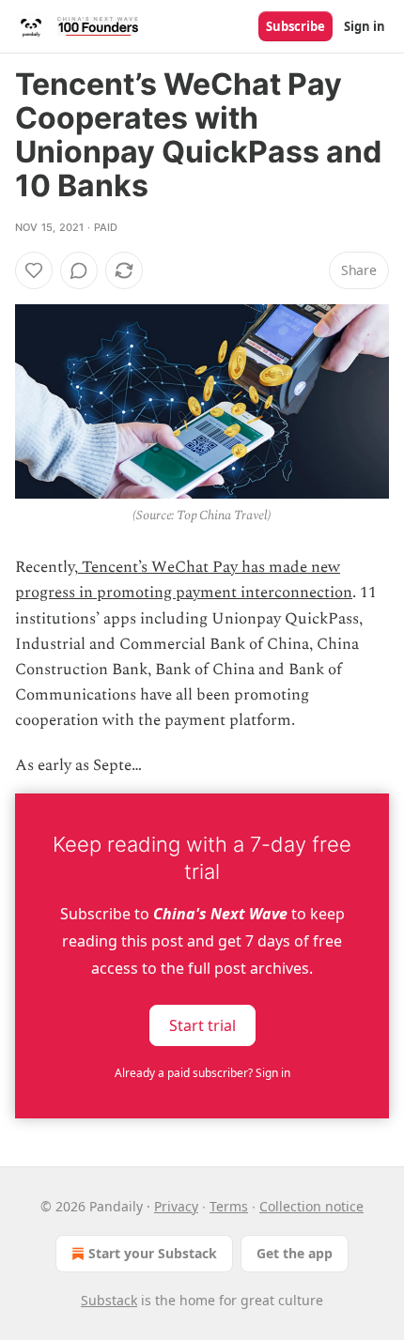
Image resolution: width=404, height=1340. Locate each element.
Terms (229, 1206)
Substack (109, 1300)
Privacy (176, 1206)
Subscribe (295, 26)
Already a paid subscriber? (202, 1073)
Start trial (202, 1024)
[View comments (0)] (79, 270)
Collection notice (311, 1206)
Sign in (364, 26)
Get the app (294, 1253)
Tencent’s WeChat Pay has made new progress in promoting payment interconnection (183, 580)
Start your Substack (152, 1253)
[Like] (34, 270)
